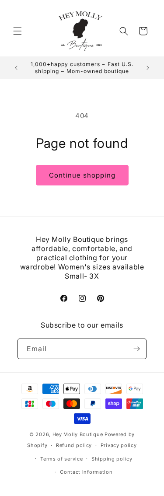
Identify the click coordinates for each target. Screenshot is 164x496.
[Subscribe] (136, 349)
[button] (17, 31)
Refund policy (74, 445)
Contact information (86, 472)
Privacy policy (119, 445)
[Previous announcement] (16, 67)
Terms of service (61, 459)
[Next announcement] (147, 67)
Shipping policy (112, 459)
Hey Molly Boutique (77, 434)
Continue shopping (82, 175)
